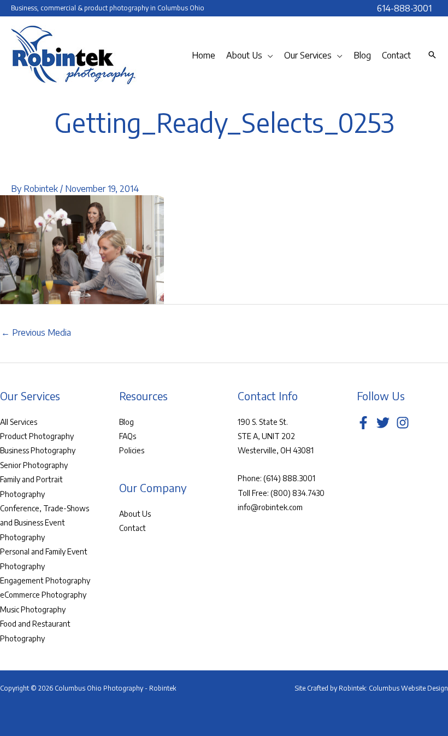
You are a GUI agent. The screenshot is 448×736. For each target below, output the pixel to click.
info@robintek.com (270, 507)
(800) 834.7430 (297, 493)
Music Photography (33, 609)
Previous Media (36, 332)
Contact (132, 528)
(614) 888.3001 (289, 478)
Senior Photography (34, 465)
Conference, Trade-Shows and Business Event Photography (44, 523)
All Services (18, 422)
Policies (131, 450)
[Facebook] (363, 422)
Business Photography (37, 450)
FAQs (127, 436)
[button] (267, 55)
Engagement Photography (45, 580)
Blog (126, 422)
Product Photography (37, 436)
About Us (135, 513)
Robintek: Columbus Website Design (393, 688)
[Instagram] (402, 422)
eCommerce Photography (43, 594)
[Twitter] (383, 422)
